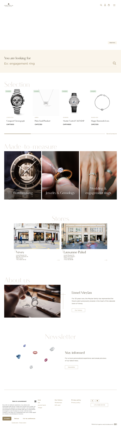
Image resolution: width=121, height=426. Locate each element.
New (38, 402)
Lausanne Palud (75, 252)
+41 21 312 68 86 (68, 259)
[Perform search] (114, 63)
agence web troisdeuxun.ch (106, 424)
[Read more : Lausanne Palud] (84, 236)
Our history (78, 310)
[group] (60, 29)
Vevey (20, 252)
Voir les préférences (29, 418)
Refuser (16, 418)
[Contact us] (97, 400)
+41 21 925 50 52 (21, 259)
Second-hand (41, 405)
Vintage (39, 407)
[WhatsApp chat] (92, 400)
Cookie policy (15, 422)
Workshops (58, 402)
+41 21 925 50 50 (99, 405)
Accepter (7, 418)
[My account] (105, 5)
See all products (111, 133)
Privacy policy (22, 422)
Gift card (57, 405)
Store (39, 400)
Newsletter (71, 367)
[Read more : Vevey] (37, 236)
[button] (35, 401)
